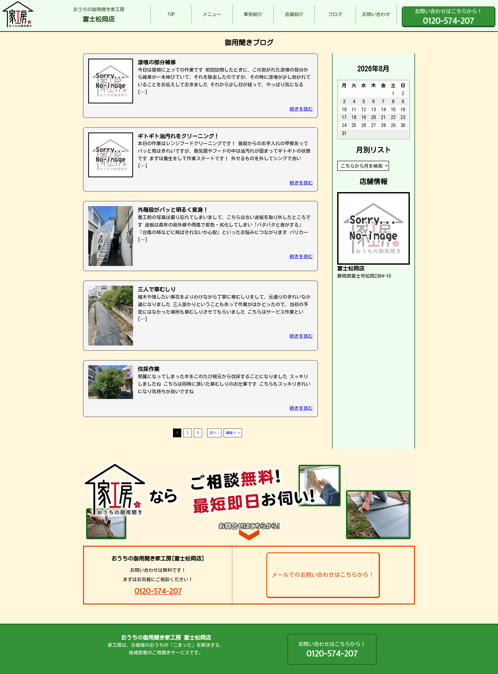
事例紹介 (253, 14)
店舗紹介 (294, 14)
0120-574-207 (158, 591)
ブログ (335, 14)
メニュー (212, 14)
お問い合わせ (376, 14)
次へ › (214, 432)
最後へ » (233, 432)
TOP (171, 14)
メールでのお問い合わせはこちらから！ (323, 575)
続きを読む (301, 109)
